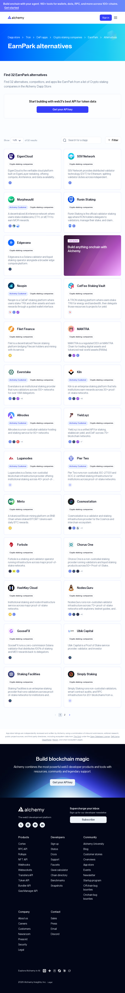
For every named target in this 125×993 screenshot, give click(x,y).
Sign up (55, 843)
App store (88, 864)
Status (54, 849)
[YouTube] (35, 825)
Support (55, 859)
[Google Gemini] (49, 970)
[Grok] (69, 970)
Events (87, 870)
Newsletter (89, 875)
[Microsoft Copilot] (59, 970)
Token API (23, 880)
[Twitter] (20, 825)
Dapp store (14, 37)
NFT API (22, 859)
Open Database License (100, 736)
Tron (28, 37)
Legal (21, 949)
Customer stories (92, 854)
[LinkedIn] (28, 825)
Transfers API (25, 875)
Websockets (25, 870)
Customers (24, 928)
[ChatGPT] (44, 970)
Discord (55, 934)
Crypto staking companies (67, 37)
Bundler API (24, 885)
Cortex (22, 843)
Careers (22, 923)
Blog (85, 849)
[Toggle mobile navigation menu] (115, 17)
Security (22, 944)
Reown (55, 740)
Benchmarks (58, 880)
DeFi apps (42, 37)
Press (54, 923)
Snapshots (56, 885)
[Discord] (42, 825)
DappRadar (46, 740)
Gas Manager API (27, 890)
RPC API (22, 849)
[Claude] (64, 970)
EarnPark (93, 37)
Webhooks (24, 864)
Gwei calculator (59, 870)
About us (23, 918)
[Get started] (62, 6)
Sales (54, 918)
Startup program (92, 880)
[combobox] (17, 140)
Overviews (89, 859)
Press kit (23, 939)
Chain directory (59, 875)
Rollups (22, 854)
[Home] (16, 17)
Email (54, 928)
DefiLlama (115, 736)
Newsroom (24, 934)
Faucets (55, 864)
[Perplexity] (54, 970)
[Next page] (69, 715)
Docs (54, 854)
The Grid (77, 736)
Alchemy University (93, 843)
